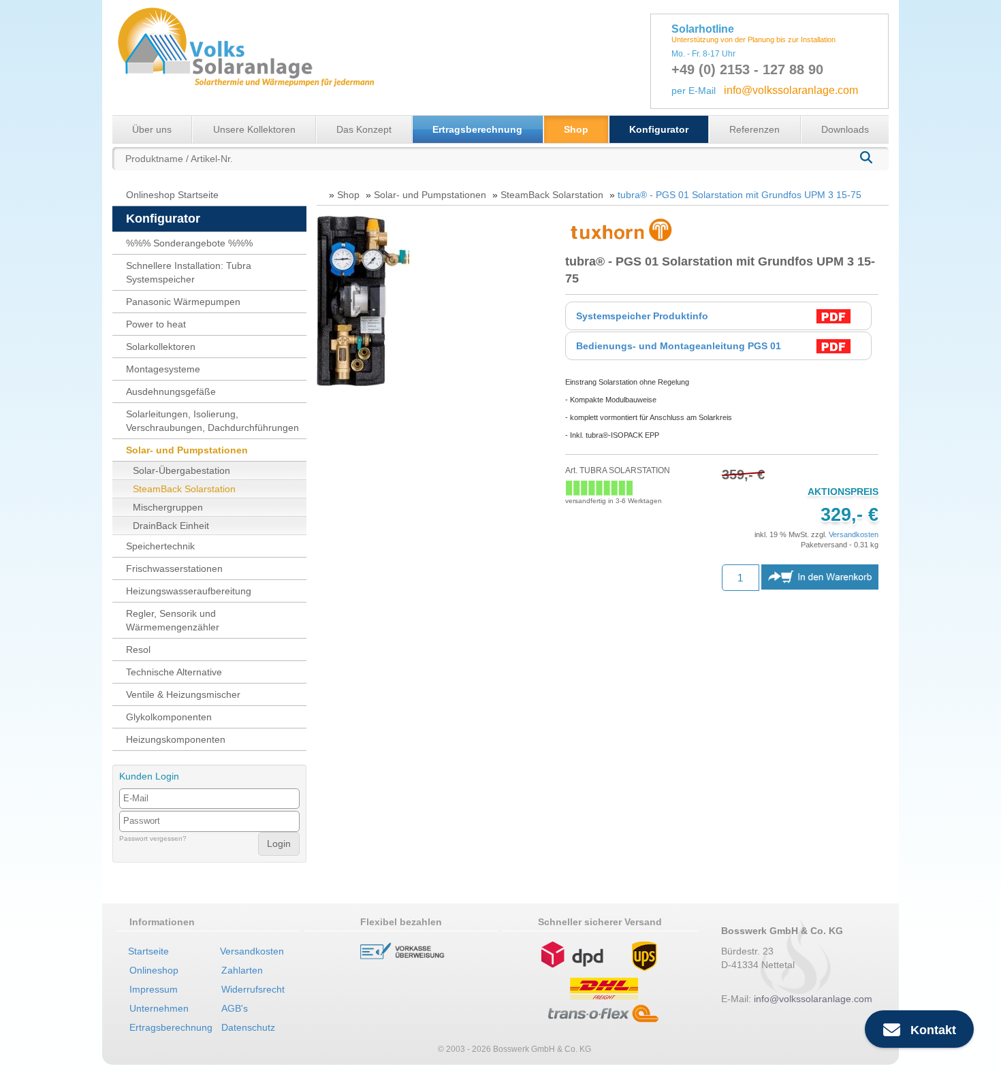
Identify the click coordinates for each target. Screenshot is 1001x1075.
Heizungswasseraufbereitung (188, 590)
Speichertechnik (160, 546)
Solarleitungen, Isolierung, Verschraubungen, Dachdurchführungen (212, 420)
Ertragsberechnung (477, 129)
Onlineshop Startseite (172, 194)
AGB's (234, 1008)
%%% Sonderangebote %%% (189, 243)
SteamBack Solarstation (184, 488)
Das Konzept (364, 129)
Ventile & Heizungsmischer (183, 694)
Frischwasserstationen (174, 568)
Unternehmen (159, 1008)
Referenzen (754, 129)
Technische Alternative (174, 672)
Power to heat (156, 324)
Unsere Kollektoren (254, 129)
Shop (576, 129)
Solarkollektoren (160, 346)
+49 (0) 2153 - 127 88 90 (747, 69)
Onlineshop (153, 970)
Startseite (148, 951)
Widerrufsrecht (253, 989)
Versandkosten (853, 534)
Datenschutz (248, 1027)
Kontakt (928, 1030)
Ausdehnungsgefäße (171, 391)
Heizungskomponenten (175, 739)
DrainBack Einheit (171, 525)
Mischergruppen (168, 507)
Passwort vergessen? (153, 838)
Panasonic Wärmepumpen (183, 301)
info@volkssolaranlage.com (791, 90)
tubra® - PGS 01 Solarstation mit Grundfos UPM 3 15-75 (739, 194)
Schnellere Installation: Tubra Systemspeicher (188, 272)
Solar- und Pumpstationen (187, 450)
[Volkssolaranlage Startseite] (245, 56)
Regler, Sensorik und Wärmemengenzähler (172, 620)
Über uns (152, 129)
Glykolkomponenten (169, 716)
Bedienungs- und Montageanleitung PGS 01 (678, 345)
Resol (138, 649)
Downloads (845, 129)
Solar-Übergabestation (181, 470)
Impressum (153, 989)
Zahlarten (242, 970)
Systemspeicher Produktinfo (642, 315)
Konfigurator (658, 129)
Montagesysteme (163, 369)
